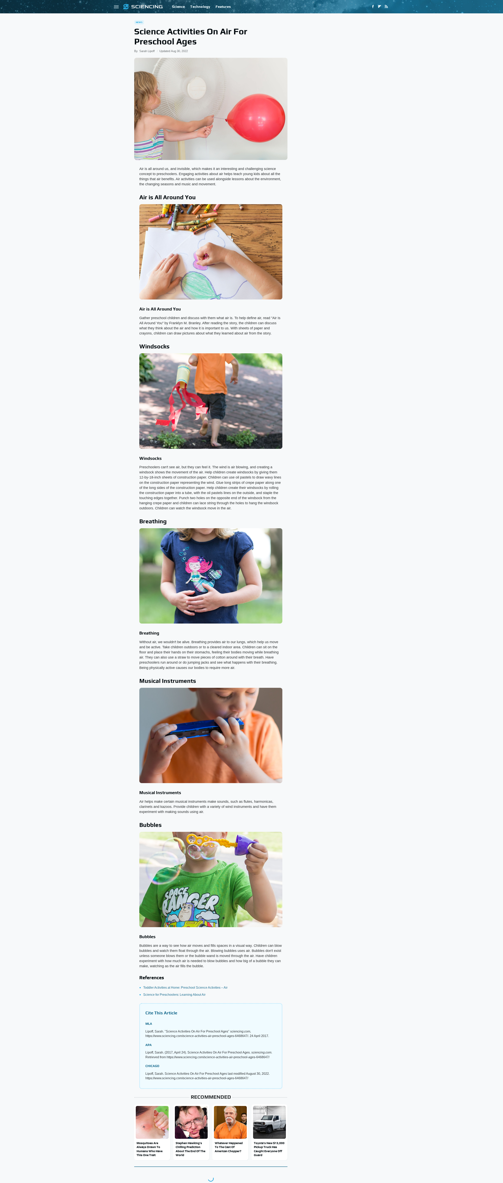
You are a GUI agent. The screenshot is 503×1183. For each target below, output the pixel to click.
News (139, 22)
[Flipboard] (379, 7)
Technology (200, 7)
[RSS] (386, 7)
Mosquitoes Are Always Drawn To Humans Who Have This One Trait (149, 1149)
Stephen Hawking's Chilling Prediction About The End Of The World (190, 1149)
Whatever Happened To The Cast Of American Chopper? (229, 1147)
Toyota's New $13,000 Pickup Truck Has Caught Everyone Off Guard (269, 1149)
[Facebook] (373, 7)
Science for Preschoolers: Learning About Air (174, 994)
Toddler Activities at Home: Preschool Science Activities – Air (185, 987)
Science (178, 7)
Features (223, 7)
